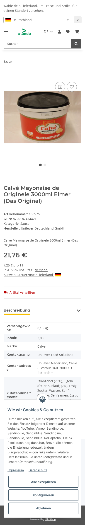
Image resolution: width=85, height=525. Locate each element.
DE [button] (46, 31)
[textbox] (37, 20)
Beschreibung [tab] (17, 310)
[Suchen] (76, 43)
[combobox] (36, 20)
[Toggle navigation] (6, 29)
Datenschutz (38, 470)
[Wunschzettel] (67, 31)
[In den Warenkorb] (7, 75)
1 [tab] (40, 165)
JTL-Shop (50, 519)
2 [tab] (45, 165)
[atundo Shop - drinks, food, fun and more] (24, 32)
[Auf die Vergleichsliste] (60, 87)
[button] (59, 31)
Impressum (15, 470)
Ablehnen (43, 508)
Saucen (26, 223)
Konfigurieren (43, 495)
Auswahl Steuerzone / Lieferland (29, 275)
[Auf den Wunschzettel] (72, 87)
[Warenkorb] (76, 31)
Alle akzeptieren (43, 482)
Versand (41, 270)
